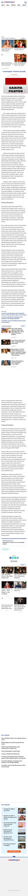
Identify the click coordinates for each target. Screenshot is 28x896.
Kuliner (24, 5)
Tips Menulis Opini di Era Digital (9, 844)
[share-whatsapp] (15, 558)
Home (3, 5)
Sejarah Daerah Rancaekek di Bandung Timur (8, 831)
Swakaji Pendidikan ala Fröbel (9, 809)
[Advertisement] (14, 20)
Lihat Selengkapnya (13, 851)
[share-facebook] (10, 558)
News (7, 5)
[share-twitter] (13, 558)
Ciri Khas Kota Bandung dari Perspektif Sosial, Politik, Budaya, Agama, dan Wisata (9, 838)
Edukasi (13, 5)
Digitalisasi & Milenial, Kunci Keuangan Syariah (13, 543)
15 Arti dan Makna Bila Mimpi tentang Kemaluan (10, 824)
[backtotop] (14, 857)
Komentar (14, 561)
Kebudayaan (5, 549)
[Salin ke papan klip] (18, 558)
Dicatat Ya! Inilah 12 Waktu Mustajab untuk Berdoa (10, 817)
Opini (18, 5)
